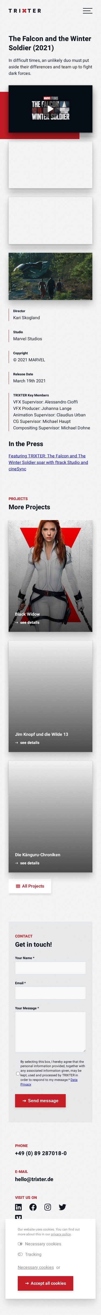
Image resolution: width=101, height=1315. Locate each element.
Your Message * (27, 1008)
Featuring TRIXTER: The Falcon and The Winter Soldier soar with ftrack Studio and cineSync (48, 462)
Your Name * (24, 958)
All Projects (33, 886)
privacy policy (61, 1234)
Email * (20, 983)
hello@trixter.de (34, 1179)
